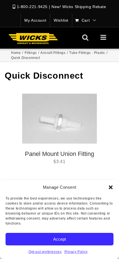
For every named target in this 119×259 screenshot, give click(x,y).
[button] (110, 187)
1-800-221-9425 (32, 6)
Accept (59, 239)
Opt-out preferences (45, 252)
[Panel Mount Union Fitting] (59, 119)
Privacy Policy (76, 252)
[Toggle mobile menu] (104, 37)
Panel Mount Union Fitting (59, 153)
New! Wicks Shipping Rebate (78, 6)
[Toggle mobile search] (85, 37)
